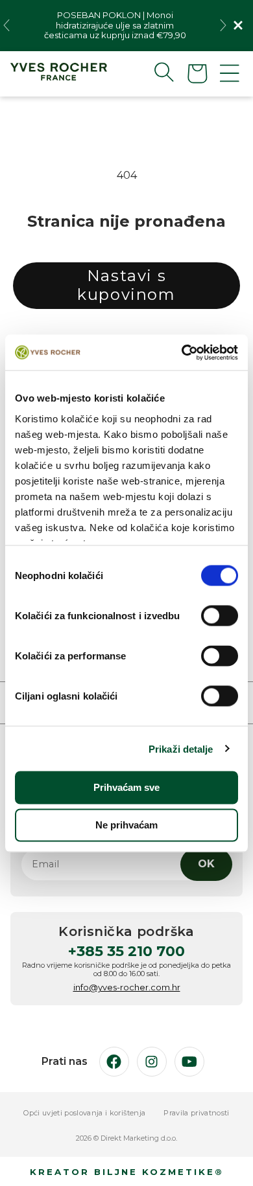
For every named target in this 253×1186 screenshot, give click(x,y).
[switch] (219, 616)
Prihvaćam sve (126, 787)
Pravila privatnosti (196, 1113)
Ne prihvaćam (126, 824)
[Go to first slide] (223, 25)
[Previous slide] (6, 25)
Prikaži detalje (181, 748)
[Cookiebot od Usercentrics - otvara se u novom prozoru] (182, 352)
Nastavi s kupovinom (126, 285)
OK (206, 864)
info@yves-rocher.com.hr (126, 987)
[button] (154, 72)
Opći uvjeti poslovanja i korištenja (84, 1113)
